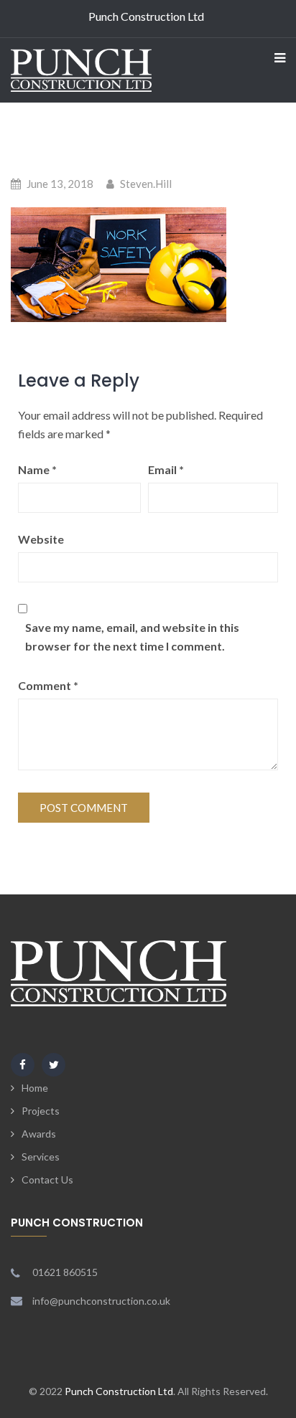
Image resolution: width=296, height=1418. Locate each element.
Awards (39, 1134)
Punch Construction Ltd (119, 1391)
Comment (48, 685)
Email (166, 469)
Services (41, 1156)
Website (41, 539)
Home (35, 1088)
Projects (41, 1111)
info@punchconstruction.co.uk (101, 1301)
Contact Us (47, 1179)
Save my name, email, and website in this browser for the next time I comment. (132, 636)
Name (37, 469)
